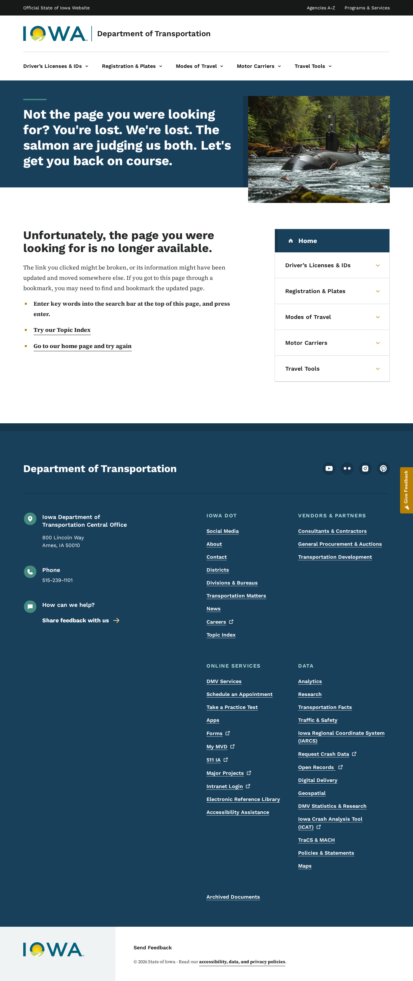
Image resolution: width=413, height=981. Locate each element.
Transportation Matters (236, 596)
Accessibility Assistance (237, 812)
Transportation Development (335, 557)
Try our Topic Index (62, 330)
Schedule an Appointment (239, 694)
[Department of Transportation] (55, 33)
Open (317, 767)
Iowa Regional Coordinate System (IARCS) (341, 737)
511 (213, 760)
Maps (305, 866)
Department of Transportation (154, 33)
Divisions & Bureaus (232, 583)
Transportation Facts (325, 707)
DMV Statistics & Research (332, 806)
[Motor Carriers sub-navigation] (279, 66)
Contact (216, 557)
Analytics (310, 681)
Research (310, 694)
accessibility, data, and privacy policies (242, 961)
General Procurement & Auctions (340, 544)
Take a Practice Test (232, 707)
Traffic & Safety (317, 720)
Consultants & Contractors (332, 531)
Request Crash (323, 754)
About (214, 544)
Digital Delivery (317, 780)
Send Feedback (153, 947)
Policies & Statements (326, 853)
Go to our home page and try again (83, 346)
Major (225, 773)
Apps (212, 720)
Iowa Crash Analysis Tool (330, 823)
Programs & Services (367, 7)
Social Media (222, 531)
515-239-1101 (57, 580)
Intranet (224, 786)
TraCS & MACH (316, 840)
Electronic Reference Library (243, 799)
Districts (217, 570)
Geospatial (312, 793)
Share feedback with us (75, 620)
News (213, 609)
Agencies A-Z (321, 7)
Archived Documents (233, 897)
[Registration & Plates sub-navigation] (161, 66)
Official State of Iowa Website (56, 7)
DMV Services (224, 681)
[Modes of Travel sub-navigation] (222, 66)
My (216, 747)
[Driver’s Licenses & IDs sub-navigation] (87, 66)
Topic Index (221, 635)
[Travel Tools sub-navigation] (330, 66)
